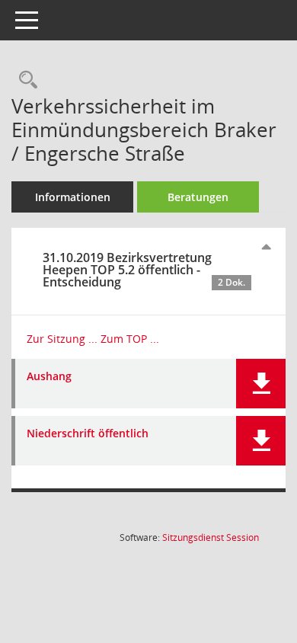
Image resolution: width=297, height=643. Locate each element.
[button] (261, 383)
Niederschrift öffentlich (87, 433)
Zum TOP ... (130, 338)
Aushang (49, 376)
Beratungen (198, 197)
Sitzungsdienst (210, 537)
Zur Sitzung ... (62, 338)
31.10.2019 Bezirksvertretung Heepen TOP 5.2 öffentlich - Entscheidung (144, 269)
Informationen (72, 197)
